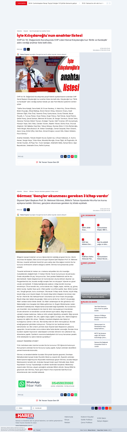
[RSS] (110, 408)
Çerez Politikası (86, 422)
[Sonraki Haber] (110, 3)
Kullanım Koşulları (87, 417)
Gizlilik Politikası (86, 420)
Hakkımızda (69, 417)
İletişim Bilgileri (102, 421)
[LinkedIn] (103, 408)
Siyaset (26, 31)
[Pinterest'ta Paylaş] (72, 156)
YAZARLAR (38, 408)
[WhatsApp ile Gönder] (75, 156)
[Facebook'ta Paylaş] (24, 49)
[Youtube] (106, 408)
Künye (67, 420)
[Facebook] (92, 408)
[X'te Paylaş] (28, 49)
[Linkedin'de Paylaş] (68, 156)
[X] (96, 408)
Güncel (26, 191)
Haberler (19, 31)
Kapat (30, 429)
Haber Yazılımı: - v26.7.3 (95, 430)
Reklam (67, 422)
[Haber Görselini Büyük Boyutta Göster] (47, 74)
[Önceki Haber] (107, 3)
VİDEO (20, 408)
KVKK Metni (101, 418)
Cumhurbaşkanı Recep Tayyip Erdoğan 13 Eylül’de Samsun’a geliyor (52, 3)
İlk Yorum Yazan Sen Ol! (49, 162)
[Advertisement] (63, 17)
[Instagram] (99, 408)
